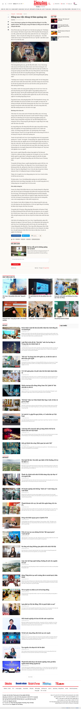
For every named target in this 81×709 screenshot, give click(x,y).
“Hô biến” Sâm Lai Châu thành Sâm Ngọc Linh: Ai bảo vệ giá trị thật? (40, 400)
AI (13, 239)
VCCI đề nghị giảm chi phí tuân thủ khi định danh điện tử (39, 372)
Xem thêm (30, 676)
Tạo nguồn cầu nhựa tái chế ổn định (33, 647)
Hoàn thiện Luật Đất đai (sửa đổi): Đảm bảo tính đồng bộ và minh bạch (39, 328)
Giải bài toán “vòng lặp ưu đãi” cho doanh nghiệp (14, 319)
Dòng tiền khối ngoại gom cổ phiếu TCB (35, 517)
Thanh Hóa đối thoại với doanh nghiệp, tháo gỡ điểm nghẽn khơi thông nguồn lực (39, 662)
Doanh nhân (21, 9)
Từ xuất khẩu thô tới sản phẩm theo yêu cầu (39, 296)
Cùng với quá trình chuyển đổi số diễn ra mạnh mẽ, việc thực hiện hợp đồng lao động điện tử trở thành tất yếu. (39, 594)
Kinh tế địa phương (66, 9)
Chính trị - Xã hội (4, 9)
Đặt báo (63, 3)
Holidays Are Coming (35, 239)
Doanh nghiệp (14, 9)
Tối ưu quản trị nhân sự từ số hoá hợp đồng (35, 590)
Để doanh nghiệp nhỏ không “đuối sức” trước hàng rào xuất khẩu (39, 489)
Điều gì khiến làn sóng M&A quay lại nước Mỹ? (37, 443)
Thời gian (41, 267)
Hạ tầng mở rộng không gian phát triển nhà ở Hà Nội (39, 546)
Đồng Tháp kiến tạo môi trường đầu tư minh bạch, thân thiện (39, 576)
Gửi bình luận (15, 264)
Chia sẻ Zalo (26, 235)
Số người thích (46, 267)
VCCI (10, 9)
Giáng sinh (23, 239)
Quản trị (25, 13)
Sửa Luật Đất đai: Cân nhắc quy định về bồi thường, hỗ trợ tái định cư (40, 461)
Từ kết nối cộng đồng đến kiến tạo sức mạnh (36, 633)
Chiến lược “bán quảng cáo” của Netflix (63, 19)
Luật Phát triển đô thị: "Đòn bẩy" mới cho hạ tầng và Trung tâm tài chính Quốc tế (38, 343)
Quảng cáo (70, 3)
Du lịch (60, 9)
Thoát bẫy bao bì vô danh (61, 318)
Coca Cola (17, 239)
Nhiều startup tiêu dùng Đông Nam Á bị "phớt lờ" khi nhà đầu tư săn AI (39, 386)
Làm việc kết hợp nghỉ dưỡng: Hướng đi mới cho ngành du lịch (39, 562)
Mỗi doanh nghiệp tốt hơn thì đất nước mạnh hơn (38, 618)
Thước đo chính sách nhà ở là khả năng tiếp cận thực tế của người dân (39, 475)
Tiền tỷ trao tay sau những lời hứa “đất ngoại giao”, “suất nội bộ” (38, 533)
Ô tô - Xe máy (43, 690)
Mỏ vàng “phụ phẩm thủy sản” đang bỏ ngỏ (14, 296)
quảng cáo (28, 239)
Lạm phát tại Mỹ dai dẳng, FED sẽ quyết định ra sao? (38, 604)
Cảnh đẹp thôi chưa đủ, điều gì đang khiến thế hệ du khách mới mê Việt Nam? (38, 429)
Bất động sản (38, 9)
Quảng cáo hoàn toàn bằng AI (63, 37)
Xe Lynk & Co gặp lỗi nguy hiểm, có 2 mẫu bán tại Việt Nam (39, 415)
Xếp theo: (36, 267)
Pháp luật (26, 9)
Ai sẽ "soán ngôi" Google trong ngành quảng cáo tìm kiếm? (63, 26)
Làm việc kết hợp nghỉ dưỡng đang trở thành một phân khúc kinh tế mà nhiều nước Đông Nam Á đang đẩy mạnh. (40, 567)
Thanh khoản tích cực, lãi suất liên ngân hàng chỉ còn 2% (39, 504)
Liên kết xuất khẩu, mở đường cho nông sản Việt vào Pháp (65, 296)
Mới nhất (10, 3)
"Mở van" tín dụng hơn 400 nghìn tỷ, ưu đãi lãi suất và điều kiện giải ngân (39, 357)
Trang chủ (13, 13)
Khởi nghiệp (32, 9)
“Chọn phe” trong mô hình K (36, 318)
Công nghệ (73, 9)
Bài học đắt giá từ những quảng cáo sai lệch (37, 248)
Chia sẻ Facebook (16, 235)
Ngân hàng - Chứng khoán (52, 9)
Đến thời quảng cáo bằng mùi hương (64, 31)
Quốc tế (43, 9)
